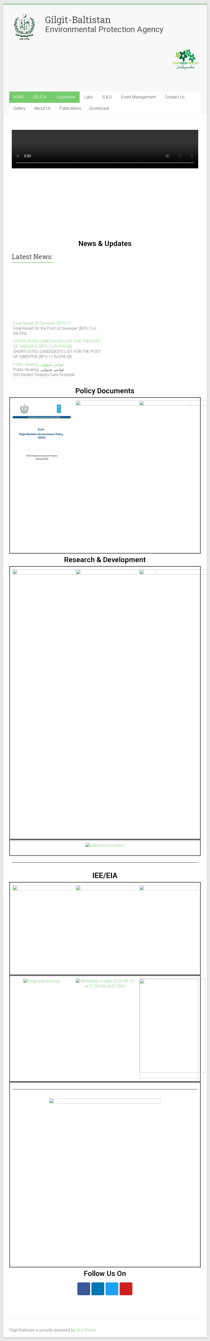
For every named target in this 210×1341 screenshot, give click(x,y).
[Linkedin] (97, 1288)
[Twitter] (112, 1288)
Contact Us (175, 97)
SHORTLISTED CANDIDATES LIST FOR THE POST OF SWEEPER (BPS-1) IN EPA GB (57, 340)
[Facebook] (83, 1288)
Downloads (99, 108)
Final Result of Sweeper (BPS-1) (41, 319)
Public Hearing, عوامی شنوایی (39, 361)
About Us (42, 108)
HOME (18, 97)
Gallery (19, 108)
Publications (70, 108)
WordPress (86, 1330)
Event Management (138, 97)
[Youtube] (126, 1288)
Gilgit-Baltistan (78, 19)
